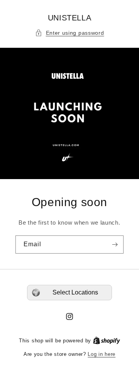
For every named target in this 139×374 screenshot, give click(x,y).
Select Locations (75, 292)
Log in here (101, 354)
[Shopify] (106, 341)
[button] (69, 33)
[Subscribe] (114, 244)
